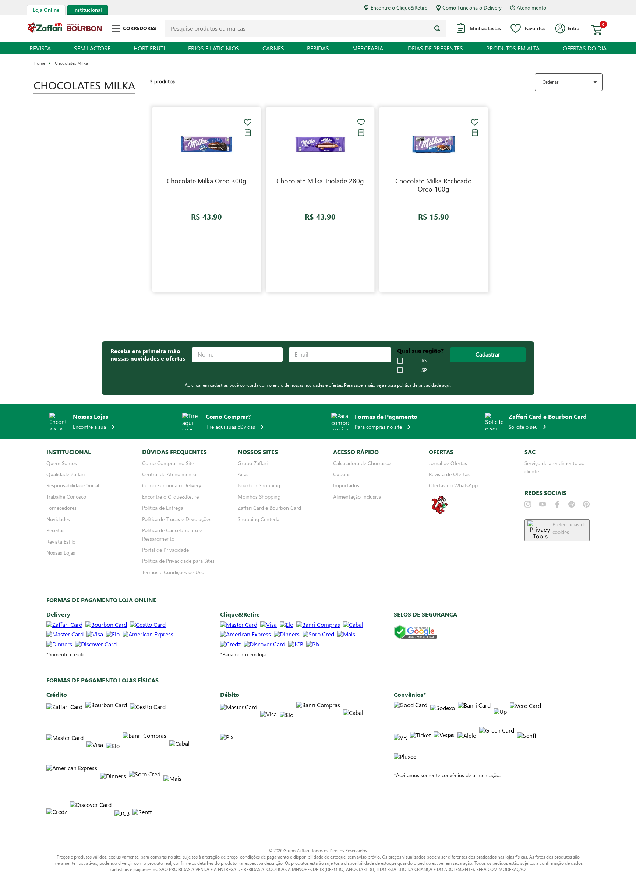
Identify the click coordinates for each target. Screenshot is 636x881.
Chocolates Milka (71, 63)
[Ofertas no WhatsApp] (439, 513)
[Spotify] (571, 504)
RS (424, 361)
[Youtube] (542, 504)
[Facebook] (557, 504)
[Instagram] (527, 504)
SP (424, 370)
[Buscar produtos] (437, 28)
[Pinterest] (586, 504)
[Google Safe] (415, 632)
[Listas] (247, 132)
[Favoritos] (247, 122)
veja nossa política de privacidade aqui (413, 385)
